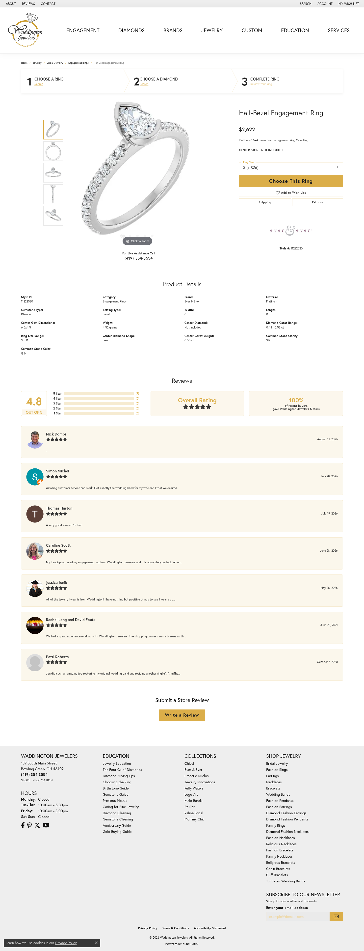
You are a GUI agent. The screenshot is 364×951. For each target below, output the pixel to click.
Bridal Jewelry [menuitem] (277, 763)
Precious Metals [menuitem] (115, 800)
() (137, 393)
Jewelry (212, 30)
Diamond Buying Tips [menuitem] (119, 775)
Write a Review (182, 715)
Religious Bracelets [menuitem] (280, 862)
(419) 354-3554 (139, 258)
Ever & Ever (192, 301)
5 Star (57, 393)
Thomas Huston (59, 508)
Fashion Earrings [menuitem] (279, 806)
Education (295, 30)
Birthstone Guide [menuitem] (116, 788)
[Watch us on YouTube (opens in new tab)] (46, 825)
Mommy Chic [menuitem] (194, 819)
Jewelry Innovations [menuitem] (199, 782)
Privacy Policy (147, 928)
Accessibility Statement (210, 928)
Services (339, 30)
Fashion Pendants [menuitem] (280, 800)
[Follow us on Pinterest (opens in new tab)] (29, 825)
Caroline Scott (58, 545)
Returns (317, 202)
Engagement (83, 30)
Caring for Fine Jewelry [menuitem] (121, 806)
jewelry (37, 62)
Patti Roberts (57, 656)
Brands (172, 30)
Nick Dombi (56, 434)
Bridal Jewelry (55, 62)
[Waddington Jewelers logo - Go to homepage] (27, 30)
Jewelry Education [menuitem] (117, 763)
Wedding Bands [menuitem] (278, 794)
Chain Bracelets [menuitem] (278, 868)
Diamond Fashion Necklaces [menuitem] (288, 831)
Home (24, 62)
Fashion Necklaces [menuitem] (280, 837)
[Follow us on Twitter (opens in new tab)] (37, 825)
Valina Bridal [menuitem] (193, 813)
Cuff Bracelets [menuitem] (277, 874)
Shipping (265, 202)
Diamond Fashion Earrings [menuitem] (286, 813)
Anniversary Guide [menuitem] (117, 825)
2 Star (57, 408)
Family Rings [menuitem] (276, 825)
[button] (305, 3)
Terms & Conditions (175, 928)
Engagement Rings (78, 62)
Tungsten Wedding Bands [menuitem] (285, 881)
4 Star (57, 398)
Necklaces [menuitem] (274, 782)
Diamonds (131, 30)
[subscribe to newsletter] (336, 916)
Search (38, 84)
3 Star (57, 403)
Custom (252, 30)
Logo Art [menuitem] (191, 794)
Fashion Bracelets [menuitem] (279, 850)
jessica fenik (56, 582)
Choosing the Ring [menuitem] (117, 782)
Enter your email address (287, 907)
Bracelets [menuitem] (273, 788)
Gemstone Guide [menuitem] (115, 794)
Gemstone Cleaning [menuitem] (118, 819)
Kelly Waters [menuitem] (194, 788)
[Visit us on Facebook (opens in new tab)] (23, 825)
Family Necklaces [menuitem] (279, 856)
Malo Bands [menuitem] (193, 800)
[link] (10, 3)
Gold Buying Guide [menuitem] (117, 831)
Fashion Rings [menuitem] (277, 769)
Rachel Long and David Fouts (70, 619)
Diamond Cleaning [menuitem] (117, 813)
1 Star (58, 413)
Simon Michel (57, 470)
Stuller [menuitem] (189, 806)
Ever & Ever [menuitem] (193, 769)
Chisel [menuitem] (189, 763)
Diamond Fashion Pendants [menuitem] (287, 819)
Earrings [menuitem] (272, 775)
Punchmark (190, 944)
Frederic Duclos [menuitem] (196, 775)
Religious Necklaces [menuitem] (281, 844)
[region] (137, 172)
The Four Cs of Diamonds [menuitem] (122, 769)
